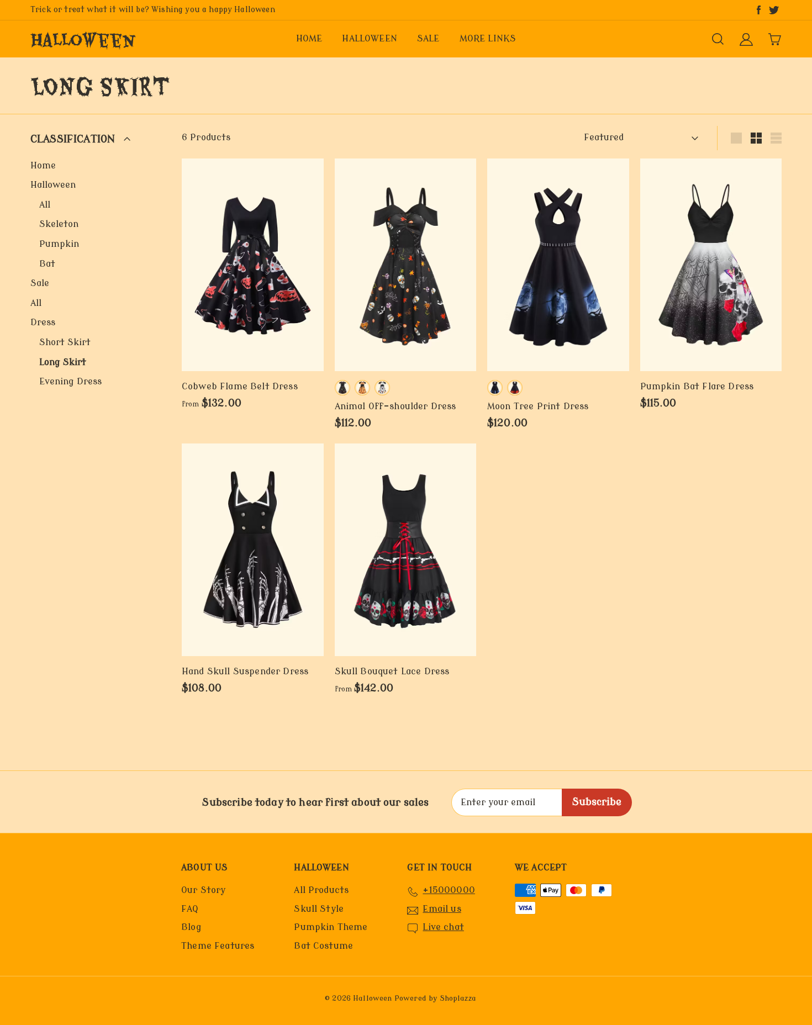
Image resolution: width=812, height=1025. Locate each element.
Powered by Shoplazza (435, 998)
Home (309, 39)
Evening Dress (70, 382)
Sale (428, 39)
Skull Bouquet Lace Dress (392, 672)
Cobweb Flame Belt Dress (240, 387)
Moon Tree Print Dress (537, 406)
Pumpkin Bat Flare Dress (697, 387)
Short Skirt (65, 342)
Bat (47, 264)
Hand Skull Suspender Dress (245, 672)
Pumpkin (59, 244)
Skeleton (58, 224)
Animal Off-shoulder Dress (395, 406)
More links (488, 39)
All (44, 205)
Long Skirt (62, 362)
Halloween (83, 39)
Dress (42, 322)
